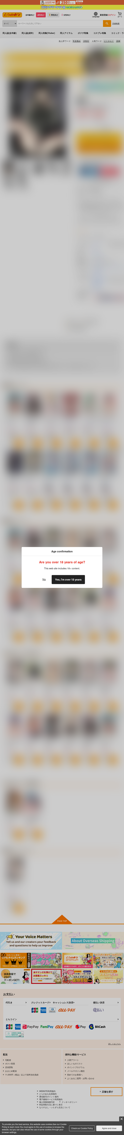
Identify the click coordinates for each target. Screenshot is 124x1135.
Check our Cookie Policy (82, 1128)
